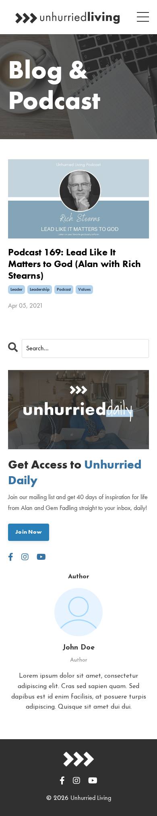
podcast (64, 289)
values (84, 289)
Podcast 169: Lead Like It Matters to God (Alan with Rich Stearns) (74, 264)
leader (16, 289)
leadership (40, 289)
